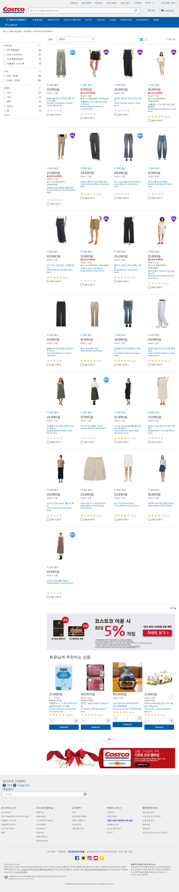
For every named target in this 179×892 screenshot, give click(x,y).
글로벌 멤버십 (42, 840)
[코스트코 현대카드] (111, 649)
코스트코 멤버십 (44, 807)
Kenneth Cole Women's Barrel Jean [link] (160, 185)
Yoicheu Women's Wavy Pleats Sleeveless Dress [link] (126, 431)
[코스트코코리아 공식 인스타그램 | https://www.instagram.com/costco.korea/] (89, 859)
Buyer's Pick (53, 19)
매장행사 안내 (113, 824)
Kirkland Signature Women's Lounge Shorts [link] (92, 107)
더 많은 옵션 (52, 85)
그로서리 (100, 19)
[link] (61, 76)
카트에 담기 (63, 727)
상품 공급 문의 (148, 812)
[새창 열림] (6, 878)
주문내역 (40, 832)
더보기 (7, 115)
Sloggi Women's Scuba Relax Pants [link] (126, 271)
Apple (156, 19)
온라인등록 (41, 824)
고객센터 (76, 807)
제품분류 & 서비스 (8, 824)
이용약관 (61, 851)
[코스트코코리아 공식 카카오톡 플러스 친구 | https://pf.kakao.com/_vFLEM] (83, 859)
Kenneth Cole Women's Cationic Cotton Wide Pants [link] (60, 104)
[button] (137, 10)
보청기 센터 (112, 816)
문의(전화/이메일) (79, 816)
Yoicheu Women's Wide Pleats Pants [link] (59, 509)
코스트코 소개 (8, 807)
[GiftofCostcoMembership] (111, 767)
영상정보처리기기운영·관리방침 (101, 851)
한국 (173, 3)
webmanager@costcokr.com (95, 869)
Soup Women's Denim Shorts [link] (160, 505)
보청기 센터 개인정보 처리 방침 (120, 820)
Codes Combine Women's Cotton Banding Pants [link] (161, 354)
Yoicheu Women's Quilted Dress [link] (60, 583)
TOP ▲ (173, 608)
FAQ (73, 812)
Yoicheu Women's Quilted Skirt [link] (93, 428)
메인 (5, 31)
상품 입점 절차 (148, 820)
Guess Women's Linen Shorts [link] (126, 505)
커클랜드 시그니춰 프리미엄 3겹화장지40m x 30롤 (63, 704)
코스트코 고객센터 (14, 781)
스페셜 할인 (37, 19)
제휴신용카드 (41, 836)
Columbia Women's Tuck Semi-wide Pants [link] (59, 354)
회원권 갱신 (41, 816)
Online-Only (126, 19)
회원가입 (40, 812)
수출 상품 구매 (78, 828)
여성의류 (27, 31)
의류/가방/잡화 (15, 31)
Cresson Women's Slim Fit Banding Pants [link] (61, 191)
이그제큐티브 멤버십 (44, 820)
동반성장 (146, 828)
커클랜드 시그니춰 (8, 820)
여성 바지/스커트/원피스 (43, 31)
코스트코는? (6, 812)
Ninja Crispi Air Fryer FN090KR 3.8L (127, 709)
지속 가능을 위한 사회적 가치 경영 (15, 816)
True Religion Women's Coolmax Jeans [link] (127, 354)
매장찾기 (8, 789)
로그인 (151, 10)
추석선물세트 (11, 25)
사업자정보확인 (21, 872)
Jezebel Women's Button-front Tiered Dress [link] (59, 431)
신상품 (112, 19)
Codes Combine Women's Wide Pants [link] (127, 104)
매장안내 (111, 812)
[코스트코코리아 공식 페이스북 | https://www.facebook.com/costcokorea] (77, 859)
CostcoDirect (142, 19)
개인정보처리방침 (76, 851)
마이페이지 (41, 828)
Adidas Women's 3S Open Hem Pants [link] (59, 271)
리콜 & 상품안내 (78, 820)
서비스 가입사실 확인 (139, 874)
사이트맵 (51, 851)
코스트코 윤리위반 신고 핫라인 (155, 832)
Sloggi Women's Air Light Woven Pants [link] (161, 431)
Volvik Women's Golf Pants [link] (91, 351)
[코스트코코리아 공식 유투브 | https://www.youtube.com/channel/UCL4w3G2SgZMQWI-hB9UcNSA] (96, 859)
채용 (3, 832)
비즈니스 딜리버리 (72, 19)
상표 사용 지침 (125, 851)
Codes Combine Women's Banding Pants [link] (94, 185)
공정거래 (146, 824)
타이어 (89, 19)
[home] (14, 10)
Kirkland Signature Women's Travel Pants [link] (162, 110)
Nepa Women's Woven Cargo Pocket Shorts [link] (92, 506)
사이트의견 (76, 824)
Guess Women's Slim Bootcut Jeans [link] (126, 185)
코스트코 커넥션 (7, 828)
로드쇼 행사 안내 (114, 828)
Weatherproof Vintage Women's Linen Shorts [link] (161, 277)
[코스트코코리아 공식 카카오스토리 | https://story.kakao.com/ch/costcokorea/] (102, 859)
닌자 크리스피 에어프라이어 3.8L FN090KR (126, 704)
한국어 (148, 3)
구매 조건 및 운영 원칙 (152, 816)
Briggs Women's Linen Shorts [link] (92, 271)
